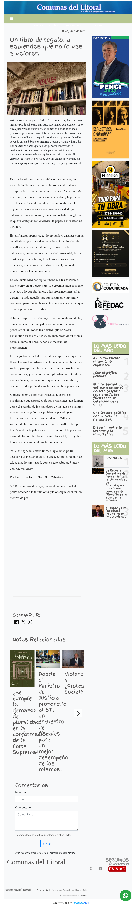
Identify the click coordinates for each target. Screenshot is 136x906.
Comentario (23, 807)
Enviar (47, 843)
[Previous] (15, 713)
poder (98, 25)
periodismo (74, 25)
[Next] (78, 713)
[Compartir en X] (23, 623)
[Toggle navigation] (11, 18)
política (55, 25)
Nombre (20, 792)
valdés (38, 25)
